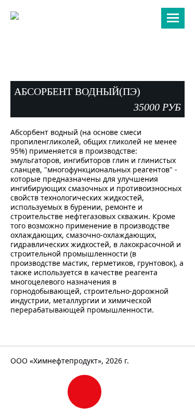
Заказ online (84, 392)
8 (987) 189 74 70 (98, 31)
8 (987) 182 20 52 (98, 42)
